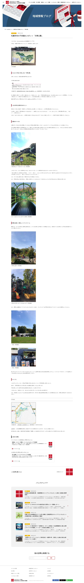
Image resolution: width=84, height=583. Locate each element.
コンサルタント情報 (55, 2)
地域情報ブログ (10, 29)
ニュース (49, 568)
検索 (51, 557)
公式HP (12, 428)
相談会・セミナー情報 (45, 2)
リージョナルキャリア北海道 (23, 41)
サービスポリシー (50, 573)
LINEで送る (70, 580)
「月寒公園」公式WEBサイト (23, 424)
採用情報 (49, 575)
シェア (56, 580)
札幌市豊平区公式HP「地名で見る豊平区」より (27, 91)
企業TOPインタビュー (76, 2)
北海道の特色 (31, 573)
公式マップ (30, 99)
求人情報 (38, 2)
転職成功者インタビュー (66, 2)
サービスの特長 (32, 2)
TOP (5, 29)
